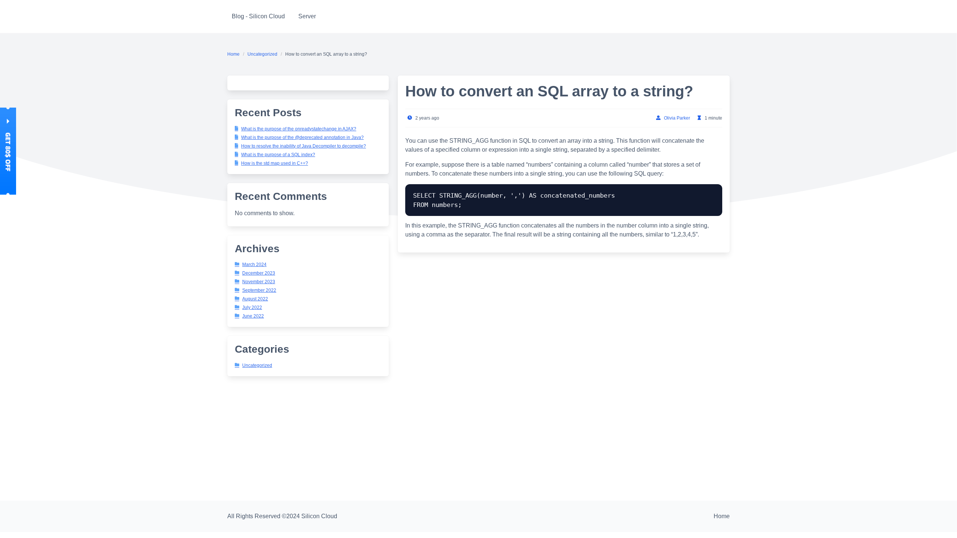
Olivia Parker (677, 118)
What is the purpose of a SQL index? (278, 154)
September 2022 (259, 290)
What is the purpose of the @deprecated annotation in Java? (302, 137)
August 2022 (255, 299)
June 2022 (253, 316)
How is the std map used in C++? (274, 163)
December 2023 (258, 273)
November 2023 (258, 281)
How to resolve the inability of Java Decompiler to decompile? (303, 146)
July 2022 (252, 307)
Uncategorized (262, 54)
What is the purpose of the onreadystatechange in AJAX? (298, 129)
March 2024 (254, 264)
